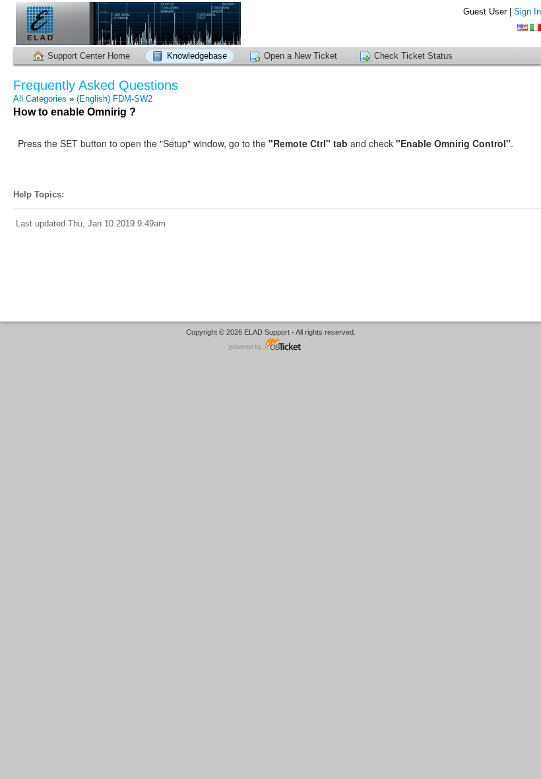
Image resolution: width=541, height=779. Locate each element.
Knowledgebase (197, 56)
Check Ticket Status (413, 56)
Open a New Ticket (300, 56)
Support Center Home (89, 56)
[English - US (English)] (522, 27)
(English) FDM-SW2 (114, 99)
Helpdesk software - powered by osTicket (270, 345)
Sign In (527, 12)
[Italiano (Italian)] (535, 27)
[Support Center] (127, 23)
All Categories (40, 99)
